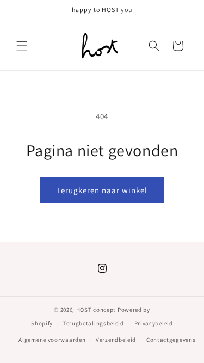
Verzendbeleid (116, 339)
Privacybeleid (153, 323)
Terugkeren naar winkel (102, 190)
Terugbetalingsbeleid (93, 323)
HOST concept (96, 309)
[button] (22, 46)
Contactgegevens (171, 339)
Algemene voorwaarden (51, 339)
